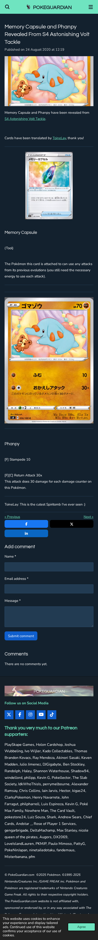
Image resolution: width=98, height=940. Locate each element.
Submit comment (21, 636)
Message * (13, 600)
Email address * (16, 578)
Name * (10, 556)
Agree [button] (81, 927)
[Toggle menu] (91, 6)
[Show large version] (49, 81)
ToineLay (59, 138)
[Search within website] (7, 6)
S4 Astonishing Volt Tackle (25, 118)
